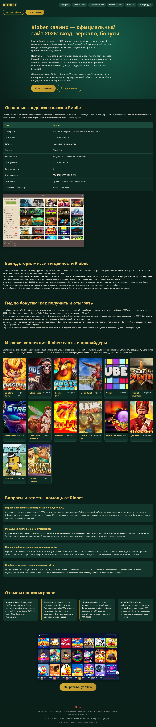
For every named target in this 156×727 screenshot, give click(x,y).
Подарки (65, 5)
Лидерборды (145, 5)
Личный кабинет (13, 12)
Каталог (130, 5)
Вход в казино (69, 88)
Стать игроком (34, 12)
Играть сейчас (43, 88)
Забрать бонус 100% (78, 687)
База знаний (79, 5)
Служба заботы (97, 5)
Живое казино (115, 5)
